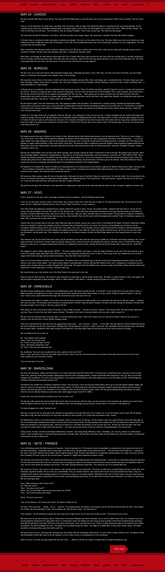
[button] (148, 3)
